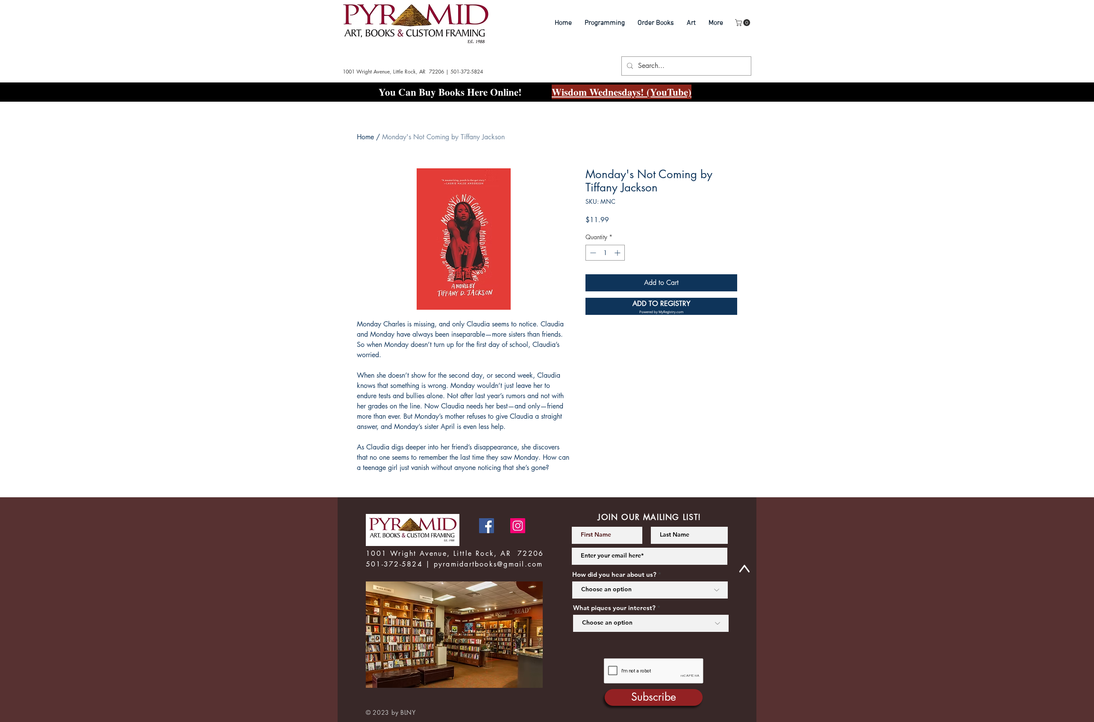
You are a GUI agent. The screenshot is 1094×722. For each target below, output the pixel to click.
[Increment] (618, 252)
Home (365, 136)
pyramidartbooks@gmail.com (488, 564)
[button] (743, 22)
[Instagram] (517, 525)
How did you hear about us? (614, 574)
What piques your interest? (614, 608)
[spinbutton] (605, 252)
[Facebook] (486, 525)
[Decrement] (592, 252)
